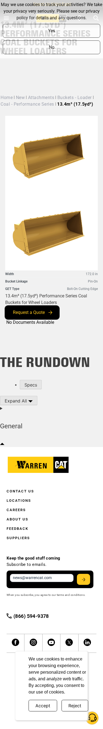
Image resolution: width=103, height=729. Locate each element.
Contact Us (20, 491)
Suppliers (18, 538)
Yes (51, 30)
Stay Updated (83, 579)
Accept (42, 705)
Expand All (16, 401)
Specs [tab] (30, 385)
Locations (19, 500)
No (51, 47)
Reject (74, 705)
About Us (17, 519)
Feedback (17, 529)
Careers (16, 510)
